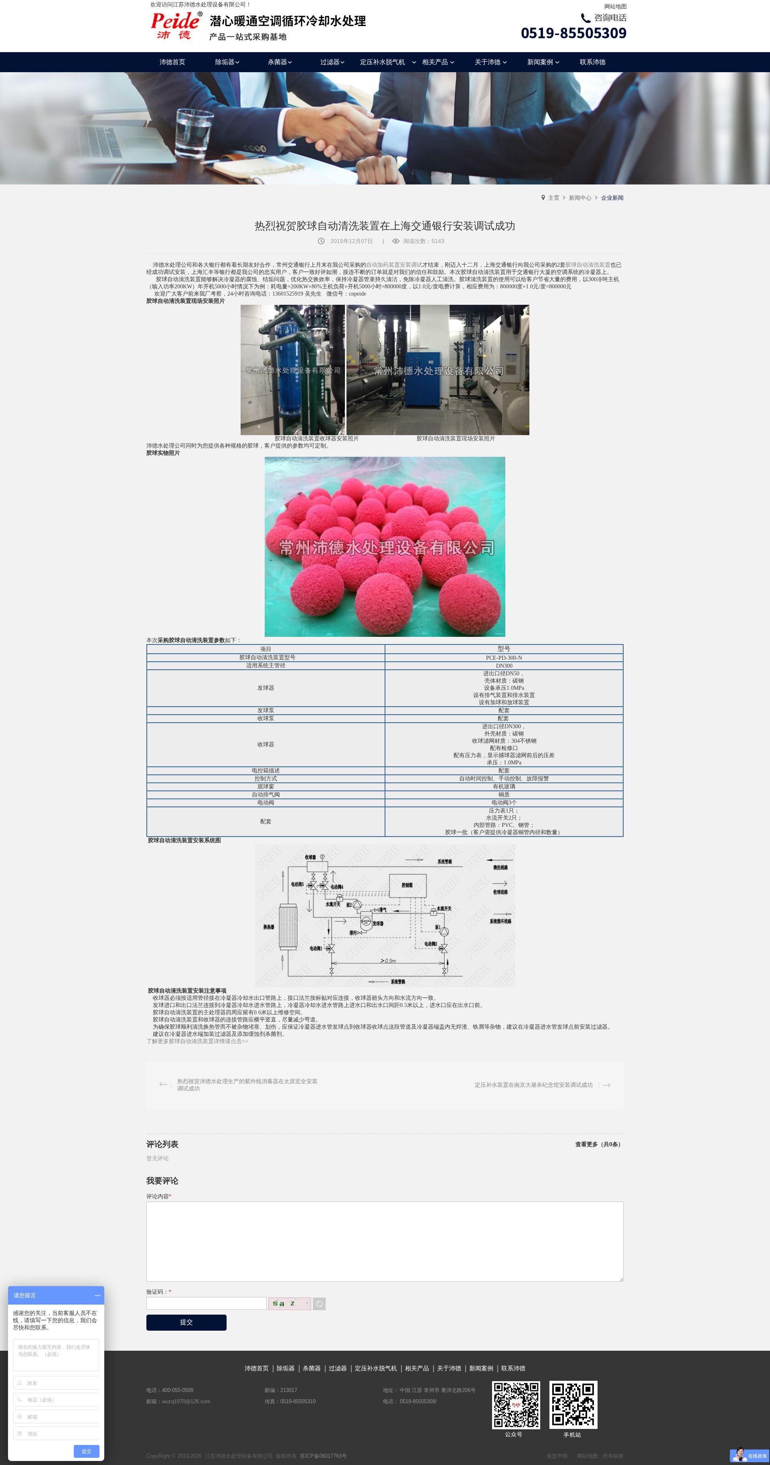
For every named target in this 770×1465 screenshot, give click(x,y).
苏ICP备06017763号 (323, 1456)
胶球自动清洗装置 (587, 265)
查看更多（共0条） (599, 1144)
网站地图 (615, 6)
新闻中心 (580, 198)
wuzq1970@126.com (186, 1401)
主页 (553, 198)
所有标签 (613, 1456)
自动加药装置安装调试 (394, 265)
